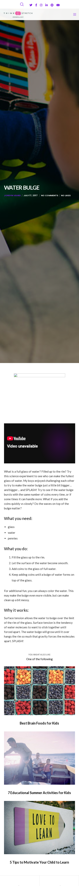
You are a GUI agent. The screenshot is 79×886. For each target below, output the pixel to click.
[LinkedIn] (46, 5)
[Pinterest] (52, 5)
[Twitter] (31, 5)
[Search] (22, 4)
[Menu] (73, 14)
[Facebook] (36, 5)
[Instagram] (41, 5)
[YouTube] (58, 5)
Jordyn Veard (12, 195)
